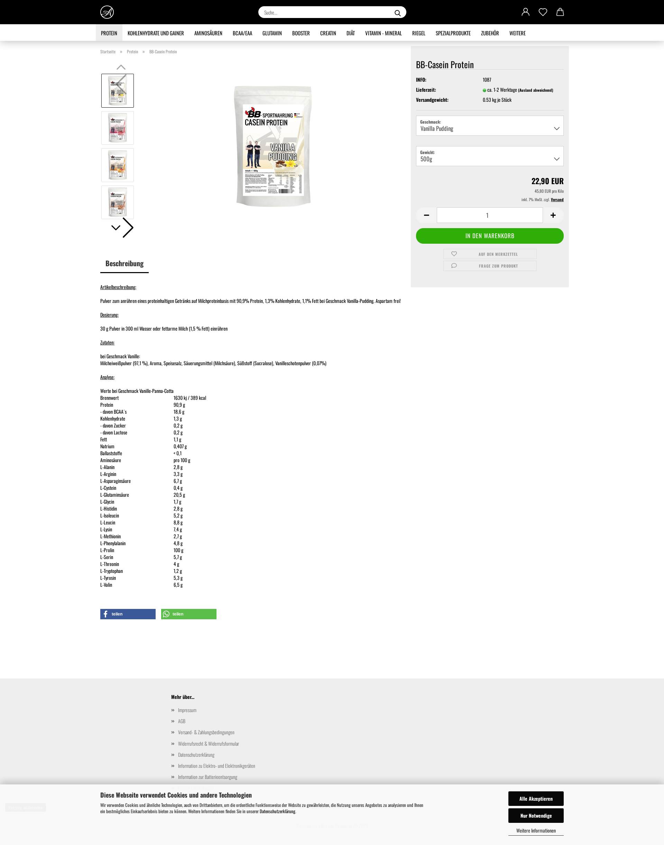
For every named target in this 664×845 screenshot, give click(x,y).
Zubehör (490, 33)
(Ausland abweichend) (535, 90)
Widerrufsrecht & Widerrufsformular (208, 743)
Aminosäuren (208, 33)
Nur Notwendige (536, 815)
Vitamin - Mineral (383, 33)
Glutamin (272, 33)
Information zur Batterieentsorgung (207, 776)
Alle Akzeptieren (536, 798)
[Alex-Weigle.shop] (109, 12)
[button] (525, 12)
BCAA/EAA (242, 33)
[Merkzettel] (543, 12)
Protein (109, 33)
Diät (351, 33)
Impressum (187, 709)
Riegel (418, 33)
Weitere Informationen (536, 830)
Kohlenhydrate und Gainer (156, 33)
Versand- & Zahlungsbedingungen (206, 732)
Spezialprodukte (453, 33)
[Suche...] (397, 12)
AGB (181, 721)
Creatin (328, 33)
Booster (301, 33)
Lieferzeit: (426, 89)
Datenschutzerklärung (277, 811)
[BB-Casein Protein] (272, 145)
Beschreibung (124, 263)
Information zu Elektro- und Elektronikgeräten (216, 765)
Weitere (517, 33)
